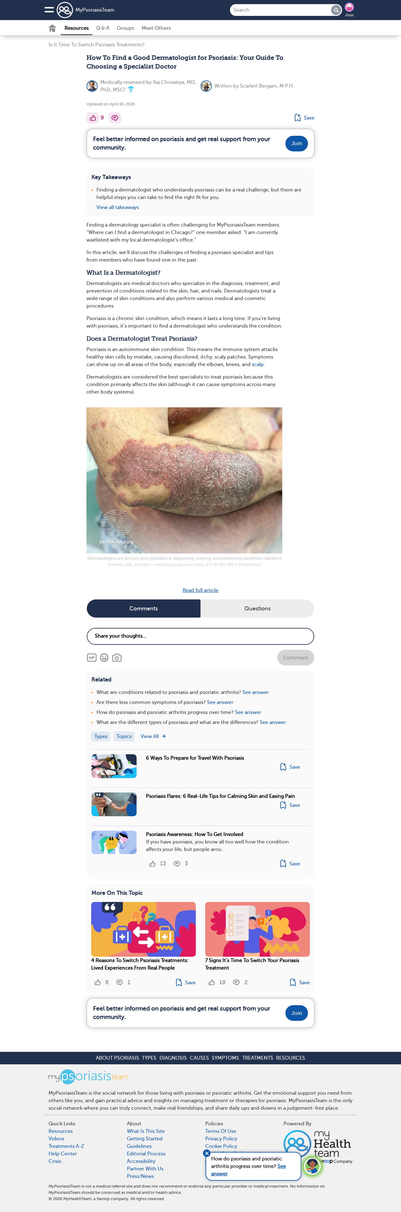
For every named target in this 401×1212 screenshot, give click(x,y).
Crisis (55, 1161)
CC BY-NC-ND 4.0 (224, 564)
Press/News (140, 1176)
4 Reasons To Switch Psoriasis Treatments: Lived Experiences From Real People (140, 964)
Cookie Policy (221, 1146)
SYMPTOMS (225, 1058)
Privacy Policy (221, 1139)
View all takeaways (117, 207)
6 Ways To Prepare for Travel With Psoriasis (195, 758)
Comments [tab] (143, 608)
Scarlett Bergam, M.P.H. (267, 86)
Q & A (102, 28)
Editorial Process (146, 1154)
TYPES (149, 1058)
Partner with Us (145, 1169)
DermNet (251, 564)
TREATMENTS (257, 1058)
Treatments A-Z (66, 1146)
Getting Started (145, 1139)
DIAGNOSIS (173, 1058)
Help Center (63, 1154)
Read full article (200, 590)
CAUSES (199, 1058)
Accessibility (141, 1161)
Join (349, 15)
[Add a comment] (115, 118)
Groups (125, 28)
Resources (77, 28)
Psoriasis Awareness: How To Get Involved (194, 834)
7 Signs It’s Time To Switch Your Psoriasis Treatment (252, 964)
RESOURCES (290, 1058)
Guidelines (139, 1146)
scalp (258, 364)
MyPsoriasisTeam (95, 10)
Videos (56, 1139)
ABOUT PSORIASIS (117, 1058)
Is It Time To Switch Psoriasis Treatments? (97, 45)
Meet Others (156, 28)
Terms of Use (220, 1131)
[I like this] (92, 118)
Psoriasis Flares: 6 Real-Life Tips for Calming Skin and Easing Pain (220, 796)
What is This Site (146, 1131)
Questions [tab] (257, 608)
